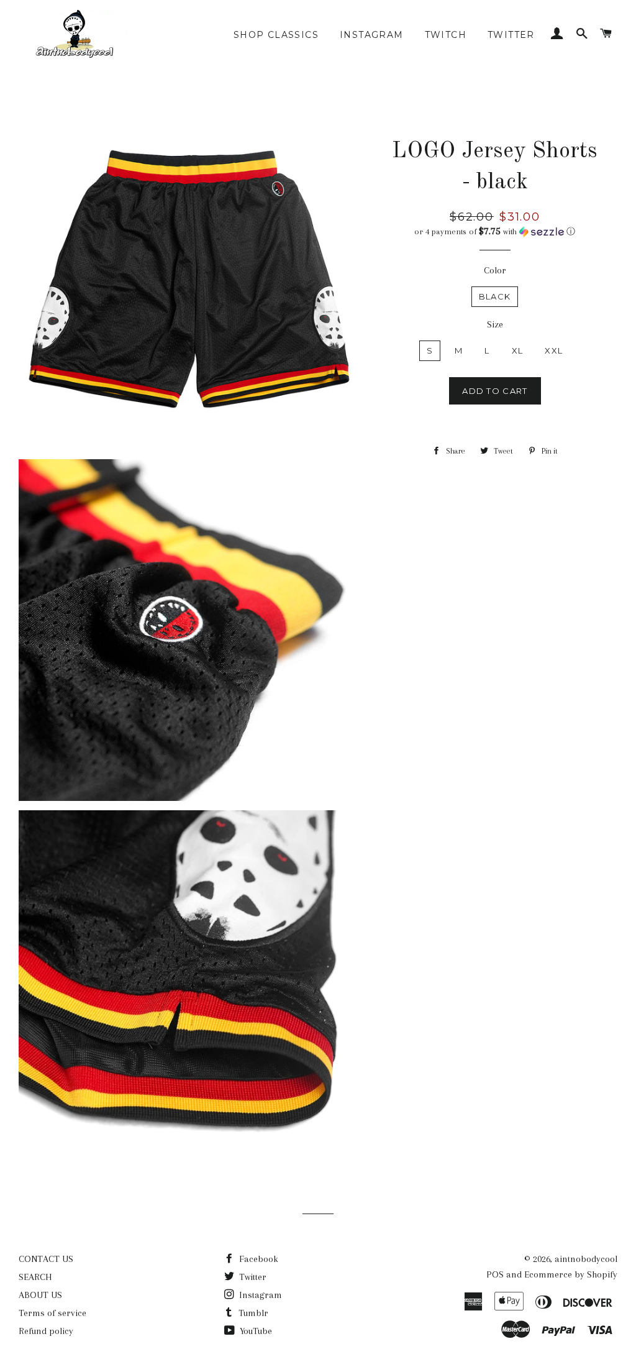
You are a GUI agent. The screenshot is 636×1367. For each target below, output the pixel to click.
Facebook (257, 1258)
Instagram (259, 1295)
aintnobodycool (586, 1258)
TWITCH (445, 34)
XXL (554, 350)
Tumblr (252, 1313)
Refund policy (46, 1331)
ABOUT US (40, 1295)
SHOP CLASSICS (276, 34)
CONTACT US (46, 1258)
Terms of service (52, 1313)
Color (495, 270)
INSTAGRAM (372, 34)
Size (495, 324)
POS (495, 1274)
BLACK (495, 296)
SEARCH (35, 1276)
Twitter (251, 1276)
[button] (495, 231)
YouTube (254, 1331)
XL (518, 350)
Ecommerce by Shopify (570, 1274)
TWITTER (511, 34)
